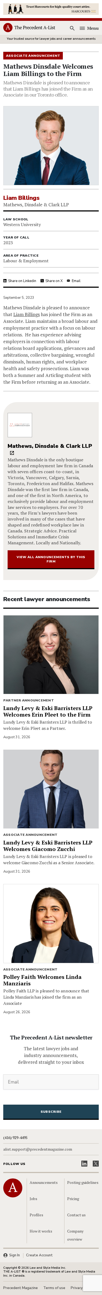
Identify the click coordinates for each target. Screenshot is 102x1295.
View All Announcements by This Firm (51, 559)
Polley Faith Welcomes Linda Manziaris (42, 980)
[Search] (72, 28)
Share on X (54, 281)
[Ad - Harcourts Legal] (51, 9)
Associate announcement (30, 835)
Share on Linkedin (22, 281)
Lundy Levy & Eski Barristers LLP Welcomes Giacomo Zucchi (47, 846)
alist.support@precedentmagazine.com (37, 1149)
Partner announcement (28, 700)
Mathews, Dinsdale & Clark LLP (50, 446)
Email (76, 281)
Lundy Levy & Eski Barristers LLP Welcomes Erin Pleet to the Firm (47, 711)
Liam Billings (26, 314)
